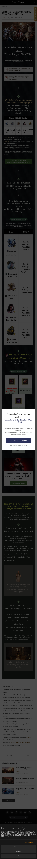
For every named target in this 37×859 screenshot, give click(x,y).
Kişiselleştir (18, 851)
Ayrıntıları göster (29, 842)
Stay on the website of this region (18, 445)
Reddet (18, 855)
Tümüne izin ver (19, 846)
